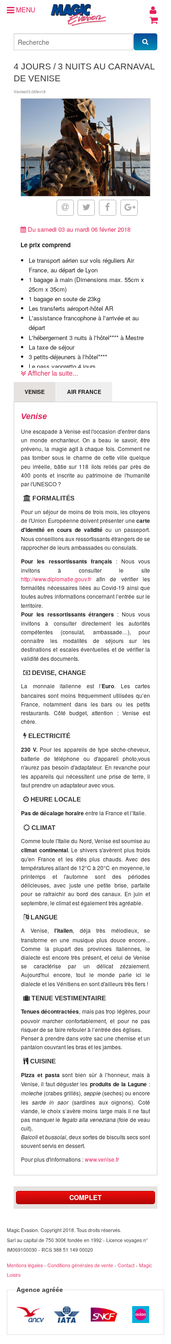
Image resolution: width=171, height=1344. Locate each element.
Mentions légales (25, 1265)
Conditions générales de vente (80, 1265)
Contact (126, 1265)
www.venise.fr (102, 1159)
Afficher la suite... (52, 372)
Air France (84, 392)
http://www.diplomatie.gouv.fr (56, 579)
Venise (35, 392)
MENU (24, 9)
